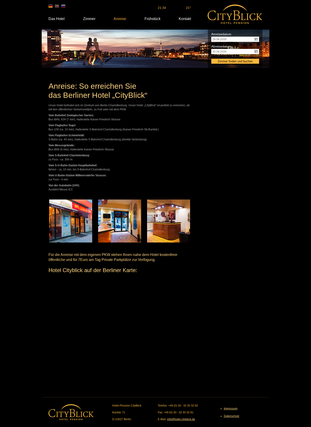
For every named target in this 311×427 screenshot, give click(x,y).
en (57, 6)
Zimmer (89, 19)
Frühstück (153, 19)
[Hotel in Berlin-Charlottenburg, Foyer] (119, 221)
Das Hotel (56, 19)
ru (63, 6)
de (50, 6)
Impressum (230, 408)
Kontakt (185, 19)
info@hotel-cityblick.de (181, 419)
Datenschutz (231, 416)
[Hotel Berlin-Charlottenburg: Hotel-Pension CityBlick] (235, 14)
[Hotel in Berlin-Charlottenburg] (70, 221)
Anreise (120, 19)
